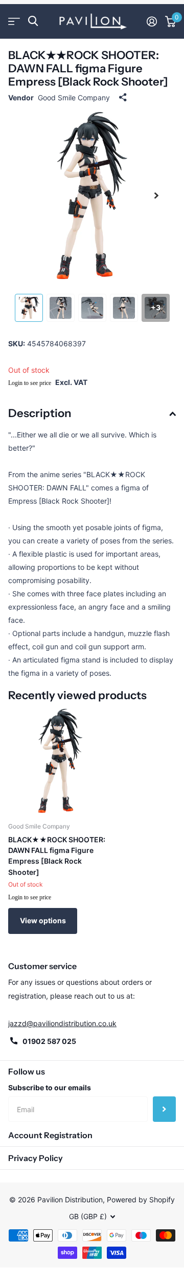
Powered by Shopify (141, 1199)
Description (39, 413)
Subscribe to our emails (49, 1087)
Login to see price (29, 383)
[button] (156, 195)
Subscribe (164, 1109)
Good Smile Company (74, 97)
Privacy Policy (35, 1158)
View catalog (14, 21)
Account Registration (50, 1135)
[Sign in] (152, 21)
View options (43, 920)
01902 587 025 (49, 1041)
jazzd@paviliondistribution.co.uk (62, 1023)
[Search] (33, 21)
